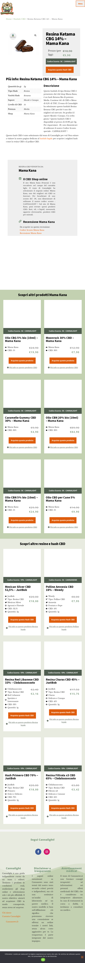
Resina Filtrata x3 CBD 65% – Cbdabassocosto (61, 776)
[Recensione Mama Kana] (20, 221)
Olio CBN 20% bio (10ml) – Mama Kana (62, 419)
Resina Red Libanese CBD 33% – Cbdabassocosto (22, 681)
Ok (43, 960)
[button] (35, 35)
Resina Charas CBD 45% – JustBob (62, 681)
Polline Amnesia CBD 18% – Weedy (59, 588)
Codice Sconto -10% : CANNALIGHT (22, 580)
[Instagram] (47, 852)
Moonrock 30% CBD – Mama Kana (60, 339)
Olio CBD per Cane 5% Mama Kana (60, 498)
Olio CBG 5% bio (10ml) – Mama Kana (21, 339)
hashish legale (46, 138)
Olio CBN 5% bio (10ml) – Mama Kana (21, 498)
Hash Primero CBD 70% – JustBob (21, 776)
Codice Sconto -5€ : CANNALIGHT (61, 61)
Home (9, 19)
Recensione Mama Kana (39, 222)
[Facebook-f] (38, 852)
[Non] (82, 957)
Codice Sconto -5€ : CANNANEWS (63, 580)
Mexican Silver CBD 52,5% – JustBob (18, 588)
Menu (80, 4)
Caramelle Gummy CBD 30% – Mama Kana (20, 419)
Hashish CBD (20, 19)
